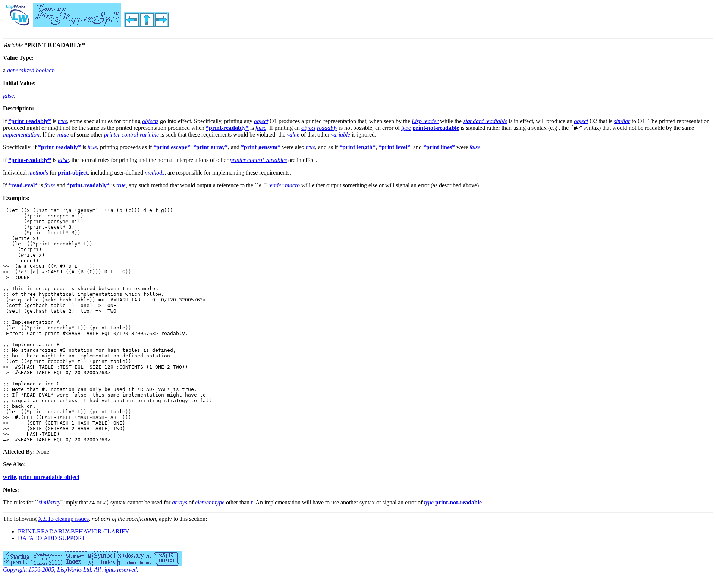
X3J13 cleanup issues (63, 519)
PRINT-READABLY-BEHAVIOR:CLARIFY (73, 531)
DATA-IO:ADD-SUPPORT (51, 538)
